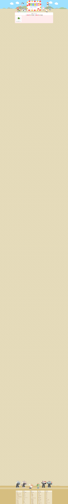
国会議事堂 (40, 495)
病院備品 (32, 495)
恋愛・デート (47, 500)
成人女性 (18, 501)
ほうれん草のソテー (18, 21)
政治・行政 (39, 492)
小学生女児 (18, 495)
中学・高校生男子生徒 (19, 496)
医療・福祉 (32, 492)
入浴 (46, 495)
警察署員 (32, 500)
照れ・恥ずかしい (26, 497)
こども (17, 492)
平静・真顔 (25, 492)
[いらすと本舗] (34, 4)
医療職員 (32, 494)
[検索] (38, 8)
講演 (39, 494)
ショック (25, 503)
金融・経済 (39, 497)
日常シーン (47, 492)
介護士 (32, 496)
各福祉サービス (40, 503)
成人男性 (18, 500)
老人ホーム (40, 501)
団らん (47, 494)
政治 (39, 496)
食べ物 (19, 11)
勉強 (46, 503)
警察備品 (32, 501)
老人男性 (18, 502)
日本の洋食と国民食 (23, 11)
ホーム (16, 11)
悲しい (24, 498)
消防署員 (32, 502)
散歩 (46, 496)
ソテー (28, 11)
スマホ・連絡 (47, 499)
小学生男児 (18, 494)
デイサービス (40, 502)
